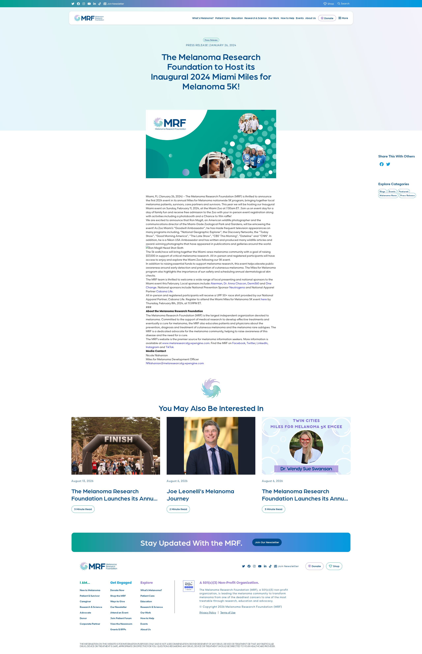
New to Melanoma (90, 590)
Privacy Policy (207, 612)
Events (300, 17)
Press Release (211, 40)
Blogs (382, 191)
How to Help (287, 17)
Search (345, 3)
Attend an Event (119, 612)
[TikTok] (99, 3)
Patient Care (222, 17)
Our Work (273, 17)
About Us (310, 17)
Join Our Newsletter (267, 542)
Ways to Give (117, 601)
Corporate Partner (90, 623)
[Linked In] (94, 3)
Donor (83, 618)
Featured (403, 191)
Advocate (85, 612)
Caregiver (85, 601)
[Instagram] (83, 3)
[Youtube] (89, 3)
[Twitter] (73, 3)
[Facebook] (78, 3)
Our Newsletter (118, 607)
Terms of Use (227, 612)
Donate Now (117, 590)
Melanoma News (388, 195)
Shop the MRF (118, 595)
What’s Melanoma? (203, 17)
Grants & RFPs (118, 629)
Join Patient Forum (121, 618)
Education (237, 17)
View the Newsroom (121, 623)
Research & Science (255, 17)
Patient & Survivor (90, 595)
